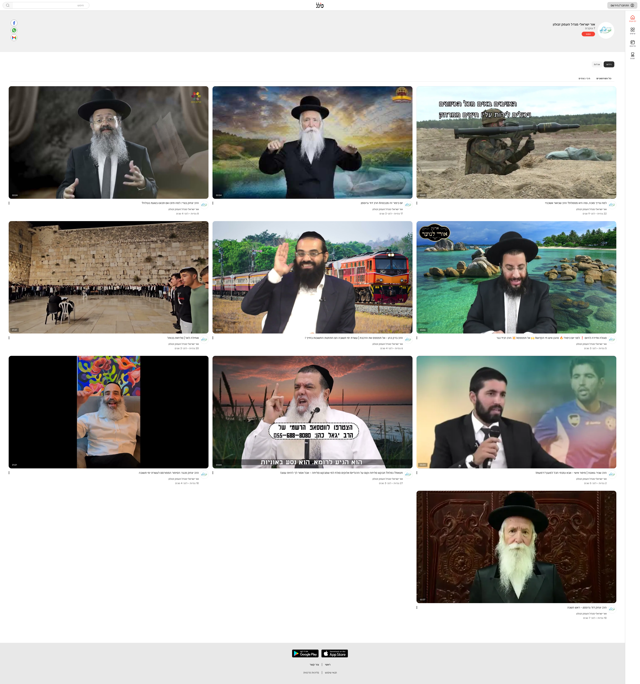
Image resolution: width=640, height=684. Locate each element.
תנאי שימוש (331, 672)
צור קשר (314, 664)
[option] (632, 18)
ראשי (327, 664)
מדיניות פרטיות (311, 672)
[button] (416, 203)
